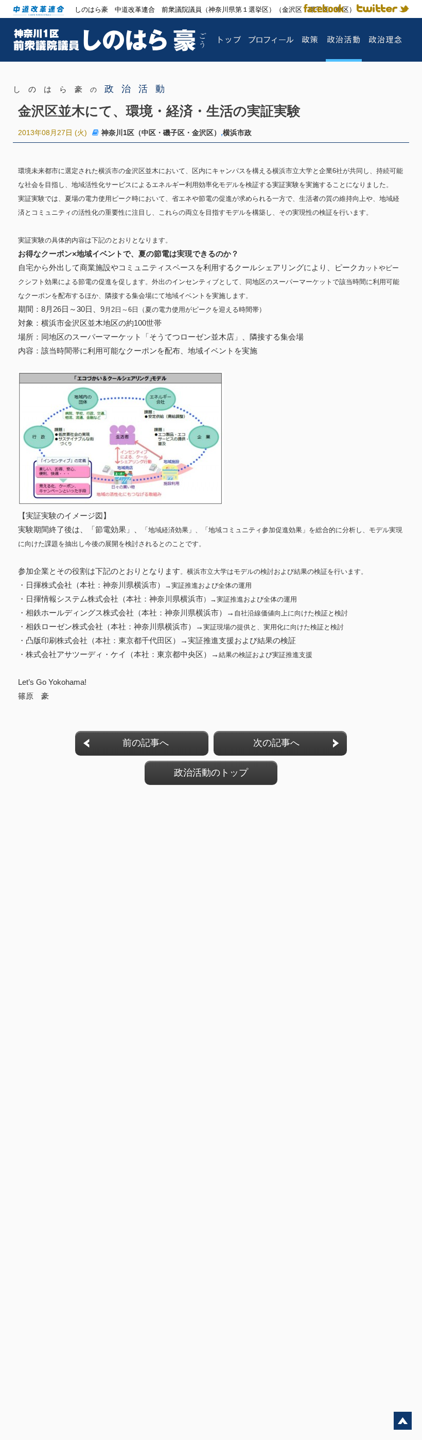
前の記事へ (145, 743)
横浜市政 (237, 132)
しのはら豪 (92, 89)
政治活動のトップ (211, 773)
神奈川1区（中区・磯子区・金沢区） (161, 132)
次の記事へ (276, 743)
